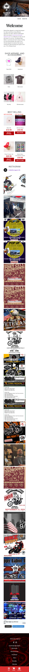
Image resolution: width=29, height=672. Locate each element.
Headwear (14, 654)
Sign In (19, 18)
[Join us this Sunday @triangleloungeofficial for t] (14, 297)
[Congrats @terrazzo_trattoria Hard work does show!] (14, 455)
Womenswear (14, 651)
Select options (8, 133)
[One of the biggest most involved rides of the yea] (14, 590)
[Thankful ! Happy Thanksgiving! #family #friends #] (14, 184)
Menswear (14, 648)
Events (19, 670)
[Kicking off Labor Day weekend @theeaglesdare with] (14, 613)
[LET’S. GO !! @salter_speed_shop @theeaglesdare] (14, 432)
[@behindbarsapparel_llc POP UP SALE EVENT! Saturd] (14, 252)
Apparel (7, 15)
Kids (14, 658)
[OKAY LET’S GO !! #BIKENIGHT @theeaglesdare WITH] (14, 365)
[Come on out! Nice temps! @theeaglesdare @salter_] (14, 545)
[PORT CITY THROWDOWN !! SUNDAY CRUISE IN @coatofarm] (14, 478)
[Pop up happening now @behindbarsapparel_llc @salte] (14, 207)
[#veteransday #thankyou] (14, 320)
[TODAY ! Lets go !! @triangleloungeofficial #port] (14, 275)
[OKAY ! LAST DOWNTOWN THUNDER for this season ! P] (14, 342)
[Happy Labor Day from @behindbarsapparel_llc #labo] (14, 568)
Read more (20, 132)
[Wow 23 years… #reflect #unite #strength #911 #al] (14, 523)
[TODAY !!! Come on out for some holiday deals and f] (14, 229)
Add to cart (20, 160)
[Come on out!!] (14, 387)
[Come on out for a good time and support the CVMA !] (14, 410)
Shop (13, 670)
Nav (9, 670)
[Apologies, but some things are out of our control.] (14, 500)
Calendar (14, 664)
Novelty (14, 661)
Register (24, 18)
